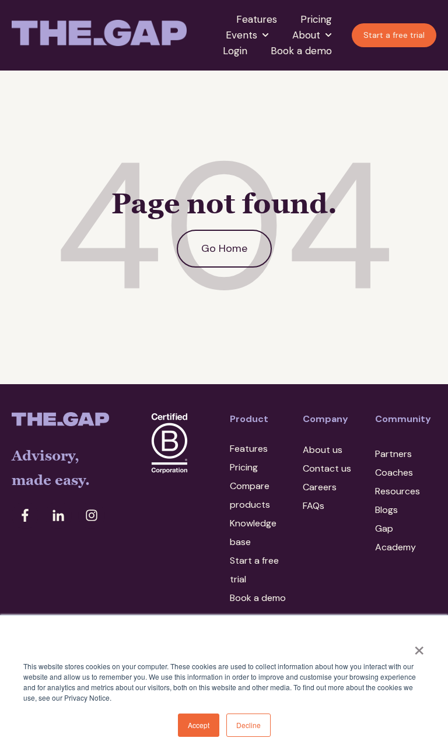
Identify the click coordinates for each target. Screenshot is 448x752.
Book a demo (301, 50)
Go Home (224, 248)
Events (241, 35)
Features (256, 19)
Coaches (394, 472)
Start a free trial (394, 35)
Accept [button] (198, 725)
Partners (393, 454)
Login (235, 50)
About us (322, 450)
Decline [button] (248, 725)
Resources (397, 491)
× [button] (419, 646)
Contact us (327, 468)
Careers (320, 487)
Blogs (386, 510)
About (306, 35)
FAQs (313, 506)
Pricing (316, 19)
